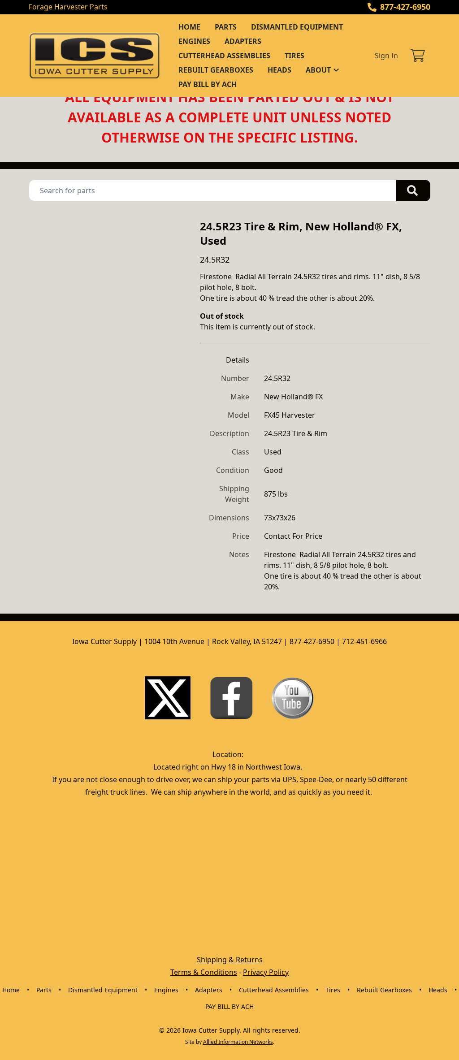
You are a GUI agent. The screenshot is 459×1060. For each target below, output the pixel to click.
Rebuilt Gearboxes (215, 70)
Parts (226, 27)
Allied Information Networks (238, 1042)
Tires (294, 56)
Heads (279, 70)
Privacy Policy (266, 972)
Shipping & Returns (230, 960)
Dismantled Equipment (297, 27)
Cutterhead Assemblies (224, 56)
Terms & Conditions (203, 972)
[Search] (413, 190)
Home (189, 27)
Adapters (243, 41)
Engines (194, 41)
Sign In (386, 56)
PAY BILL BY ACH (207, 84)
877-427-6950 (405, 6)
